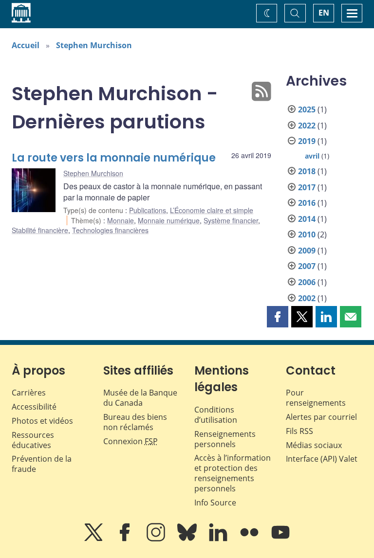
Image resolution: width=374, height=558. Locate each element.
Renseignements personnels (225, 439)
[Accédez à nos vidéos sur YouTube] (280, 539)
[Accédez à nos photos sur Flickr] (250, 539)
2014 (307, 219)
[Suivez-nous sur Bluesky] (188, 539)
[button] (277, 316)
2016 (307, 203)
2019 (307, 141)
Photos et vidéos (42, 420)
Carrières (29, 392)
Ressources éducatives (33, 440)
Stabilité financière (40, 230)
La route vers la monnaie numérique (114, 157)
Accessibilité (34, 406)
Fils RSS (299, 431)
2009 (307, 250)
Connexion (130, 441)
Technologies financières (110, 230)
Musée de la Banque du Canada (140, 397)
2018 (307, 171)
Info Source (215, 502)
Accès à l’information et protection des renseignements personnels (232, 472)
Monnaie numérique (169, 220)
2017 (307, 187)
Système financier (231, 220)
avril (312, 156)
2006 (307, 282)
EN (323, 12)
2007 (307, 266)
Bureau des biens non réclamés (135, 422)
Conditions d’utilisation (215, 414)
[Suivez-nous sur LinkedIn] (219, 539)
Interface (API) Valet (321, 458)
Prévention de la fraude (42, 463)
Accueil (25, 45)
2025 (307, 109)
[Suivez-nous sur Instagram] (156, 539)
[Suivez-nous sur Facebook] (125, 539)
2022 (307, 125)
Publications (147, 210)
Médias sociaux (314, 445)
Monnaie (120, 220)
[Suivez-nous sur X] (94, 539)
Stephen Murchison (94, 45)
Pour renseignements (316, 397)
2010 (307, 234)
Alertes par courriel (321, 417)
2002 (307, 298)
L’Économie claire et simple (211, 210)
